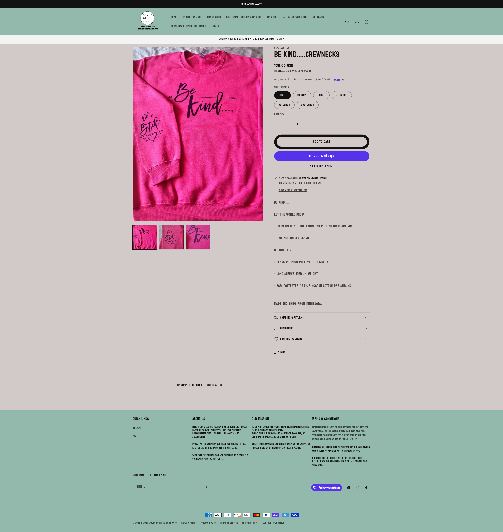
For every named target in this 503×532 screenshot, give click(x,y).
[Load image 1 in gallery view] (145, 237)
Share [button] (281, 352)
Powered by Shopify (166, 523)
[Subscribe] (205, 487)
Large (321, 95)
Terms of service (229, 523)
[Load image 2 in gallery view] (171, 237)
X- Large (341, 95)
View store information (293, 190)
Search (137, 428)
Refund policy (188, 523)
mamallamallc (148, 523)
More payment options (321, 166)
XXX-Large (307, 105)
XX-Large (284, 105)
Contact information (274, 523)
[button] (347, 22)
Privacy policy (208, 523)
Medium (302, 95)
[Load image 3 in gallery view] (198, 237)
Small (282, 95)
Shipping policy (250, 523)
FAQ (135, 436)
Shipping (279, 71)
